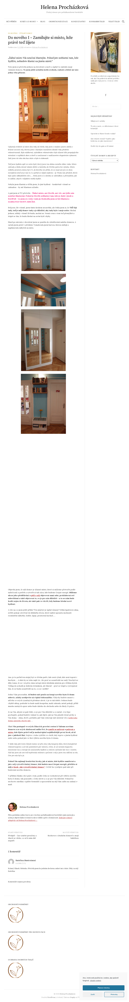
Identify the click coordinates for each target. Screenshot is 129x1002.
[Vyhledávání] (123, 21)
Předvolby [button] (114, 994)
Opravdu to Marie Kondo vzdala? (103, 134)
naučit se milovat (56, 729)
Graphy (72, 997)
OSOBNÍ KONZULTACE (58, 21)
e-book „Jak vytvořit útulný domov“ (28, 767)
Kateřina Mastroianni (26, 860)
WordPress (51, 997)
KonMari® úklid (97, 21)
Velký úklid (114, 21)
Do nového (13, 33)
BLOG (42, 21)
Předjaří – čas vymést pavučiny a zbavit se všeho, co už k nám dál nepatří (22, 838)
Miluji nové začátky (98, 121)
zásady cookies (95, 980)
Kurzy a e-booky (28, 21)
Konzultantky (78, 21)
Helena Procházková (64, 7)
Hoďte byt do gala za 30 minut (102, 146)
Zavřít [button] (93, 994)
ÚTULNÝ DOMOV (25, 33)
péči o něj (35, 595)
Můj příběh (11, 21)
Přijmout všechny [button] (104, 988)
